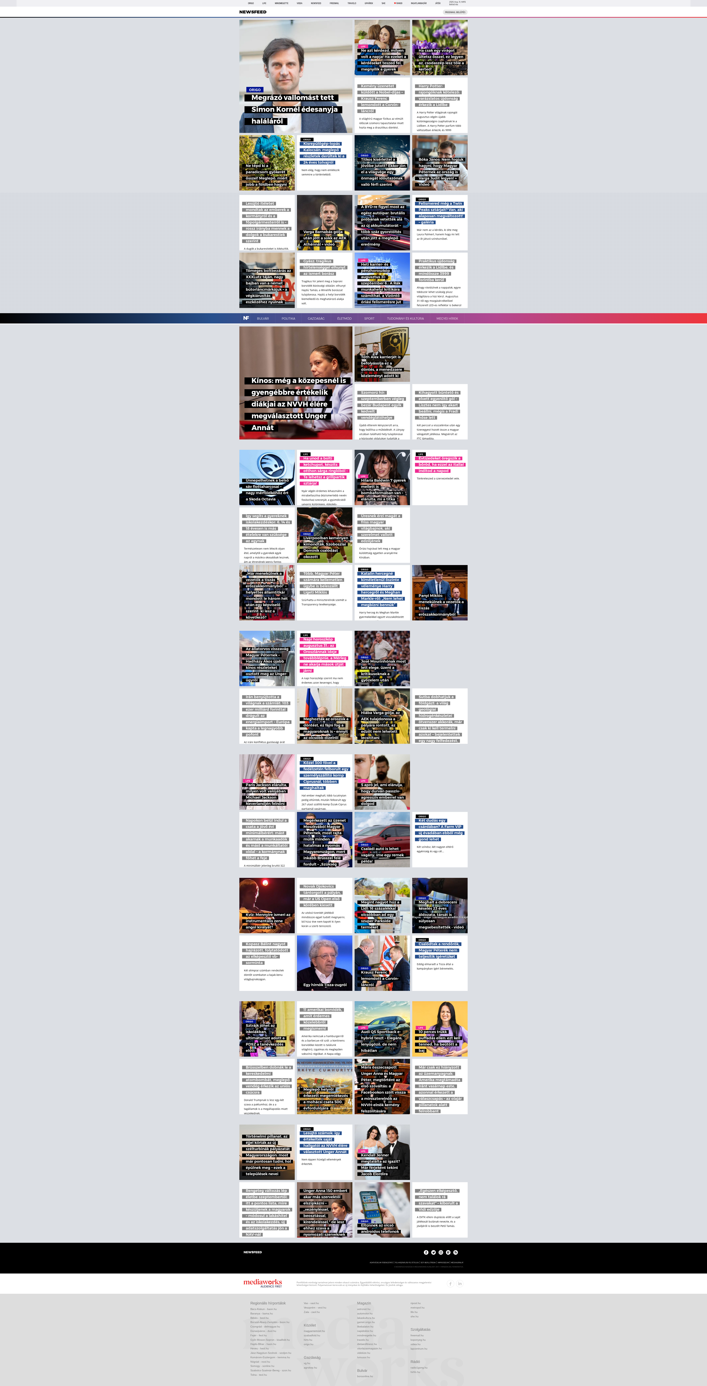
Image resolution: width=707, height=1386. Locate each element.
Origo (251, 3)
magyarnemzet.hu (314, 1330)
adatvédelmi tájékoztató (381, 1263)
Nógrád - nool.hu (260, 1361)
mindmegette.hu (366, 1335)
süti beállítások (428, 1263)
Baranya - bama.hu (261, 1313)
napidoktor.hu (365, 1330)
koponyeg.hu (418, 1339)
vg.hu (307, 1363)
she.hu (414, 1316)
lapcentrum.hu (419, 1348)
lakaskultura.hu (366, 1317)
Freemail (334, 3)
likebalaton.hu (365, 1326)
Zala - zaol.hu (312, 1312)
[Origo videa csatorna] (448, 1252)
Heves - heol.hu (259, 1348)
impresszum (443, 1263)
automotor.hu (365, 1313)
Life (264, 3)
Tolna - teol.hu (258, 1374)
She (383, 3)
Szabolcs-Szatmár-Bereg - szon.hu (270, 1370)
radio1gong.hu (419, 1367)
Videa (299, 3)
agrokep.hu (310, 1367)
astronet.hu (363, 1309)
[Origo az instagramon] (441, 1252)
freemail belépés (455, 12)
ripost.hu (416, 1303)
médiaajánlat (457, 1263)
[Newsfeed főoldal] (253, 1252)
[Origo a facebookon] (426, 1252)
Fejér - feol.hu (258, 1335)
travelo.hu (363, 1339)
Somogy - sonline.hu (262, 1365)
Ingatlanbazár (419, 3)
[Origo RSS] (455, 1252)
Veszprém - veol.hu (315, 1307)
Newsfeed (316, 3)
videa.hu (416, 1344)
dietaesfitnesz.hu (367, 1344)
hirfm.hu (415, 1372)
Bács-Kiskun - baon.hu (263, 1309)
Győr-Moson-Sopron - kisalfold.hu (270, 1339)
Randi (399, 3)
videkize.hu (363, 1352)
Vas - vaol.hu (311, 1303)
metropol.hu (418, 1307)
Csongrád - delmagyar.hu (265, 1326)
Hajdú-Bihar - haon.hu (263, 1344)
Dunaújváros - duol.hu (263, 1330)
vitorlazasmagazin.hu (369, 1348)
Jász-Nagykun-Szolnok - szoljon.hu (270, 1352)
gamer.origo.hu (366, 1322)
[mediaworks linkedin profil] (459, 1283)
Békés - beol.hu (259, 1317)
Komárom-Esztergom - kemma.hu (270, 1357)
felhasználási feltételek (407, 1263)
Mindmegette (281, 3)
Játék (438, 3)
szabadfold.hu (312, 1335)
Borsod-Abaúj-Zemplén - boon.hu (269, 1322)
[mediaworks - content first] (263, 1283)
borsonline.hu (365, 1376)
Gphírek (369, 3)
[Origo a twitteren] (433, 1252)
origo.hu (308, 1344)
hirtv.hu (308, 1339)
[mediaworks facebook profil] (450, 1283)
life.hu (414, 1312)
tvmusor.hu (363, 1357)
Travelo (352, 3)
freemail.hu (417, 1335)
